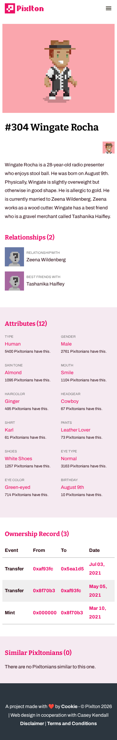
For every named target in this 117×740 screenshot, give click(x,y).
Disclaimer (32, 723)
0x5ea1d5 (72, 568)
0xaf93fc (43, 568)
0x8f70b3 (44, 590)
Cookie (69, 706)
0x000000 (45, 612)
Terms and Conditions (72, 723)
